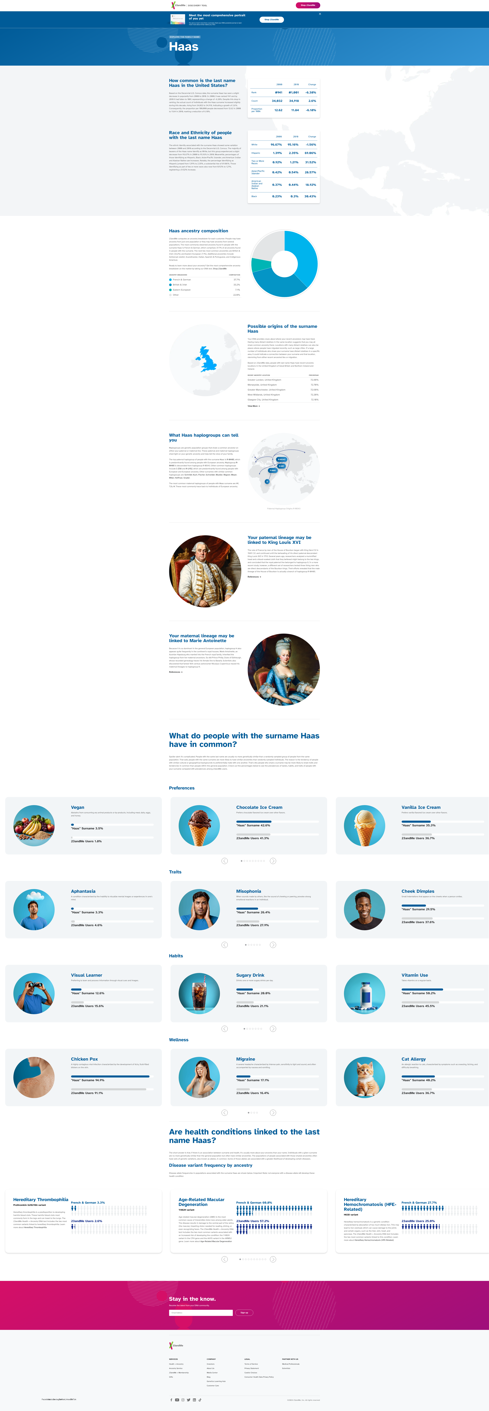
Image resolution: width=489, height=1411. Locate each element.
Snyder (187, 478)
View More (253, 406)
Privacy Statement (251, 1368)
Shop (308, 5)
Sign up (244, 1313)
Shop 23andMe (272, 20)
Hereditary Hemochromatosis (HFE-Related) (374, 1240)
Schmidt (188, 475)
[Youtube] (177, 1401)
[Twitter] (188, 1401)
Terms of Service (251, 1364)
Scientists (286, 1368)
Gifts (171, 1377)
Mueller (219, 475)
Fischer (201, 475)
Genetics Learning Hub (216, 1381)
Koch (195, 475)
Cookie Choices (250, 1373)
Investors (210, 1364)
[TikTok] (200, 1401)
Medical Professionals (291, 1364)
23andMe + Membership (179, 1373)
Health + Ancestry (176, 1364)
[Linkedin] (194, 1401)
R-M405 (230, 460)
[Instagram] (183, 1401)
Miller (171, 478)
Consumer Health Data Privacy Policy (259, 1377)
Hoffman (179, 478)
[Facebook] (171, 1401)
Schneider (210, 475)
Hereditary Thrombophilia (35, 1227)
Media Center (212, 1373)
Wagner (226, 475)
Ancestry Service (175, 1368)
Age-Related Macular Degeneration (216, 1241)
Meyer (234, 475)
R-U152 (189, 469)
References (253, 577)
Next (273, 861)
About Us (210, 1368)
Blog (208, 1377)
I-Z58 (179, 469)
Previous (225, 861)
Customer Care (213, 1386)
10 (265, 1259)
